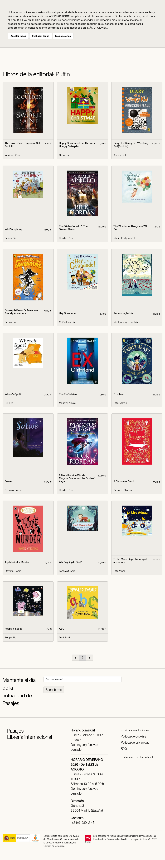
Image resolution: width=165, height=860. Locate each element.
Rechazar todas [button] (40, 36)
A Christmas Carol (123, 481)
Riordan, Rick (66, 238)
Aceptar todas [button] (18, 36)
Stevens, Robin (13, 570)
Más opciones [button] (63, 36)
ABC (61, 628)
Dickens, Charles (122, 490)
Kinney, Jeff (119, 155)
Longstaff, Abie (67, 570)
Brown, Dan (11, 238)
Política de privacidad (135, 742)
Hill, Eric (9, 402)
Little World (119, 570)
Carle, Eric (64, 155)
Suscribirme (54, 690)
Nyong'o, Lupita (13, 490)
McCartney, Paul (68, 322)
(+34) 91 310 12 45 (82, 823)
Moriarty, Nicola (67, 402)
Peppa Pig (10, 637)
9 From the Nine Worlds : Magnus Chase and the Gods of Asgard (77, 478)
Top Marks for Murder (17, 562)
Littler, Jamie (120, 402)
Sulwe (8, 481)
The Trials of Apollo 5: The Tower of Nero (73, 228)
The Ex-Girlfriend (68, 394)
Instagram (128, 757)
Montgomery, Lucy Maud (127, 322)
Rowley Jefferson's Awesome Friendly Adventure (21, 312)
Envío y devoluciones (135, 730)
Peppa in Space (13, 628)
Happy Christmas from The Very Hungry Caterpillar (77, 145)
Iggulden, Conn (13, 155)
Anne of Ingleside (123, 313)
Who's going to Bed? (70, 562)
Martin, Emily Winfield (124, 238)
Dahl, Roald (65, 637)
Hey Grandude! (67, 313)
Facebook (147, 757)
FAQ (124, 749)
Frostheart (119, 394)
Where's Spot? (13, 394)
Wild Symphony (13, 229)
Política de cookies (133, 736)
